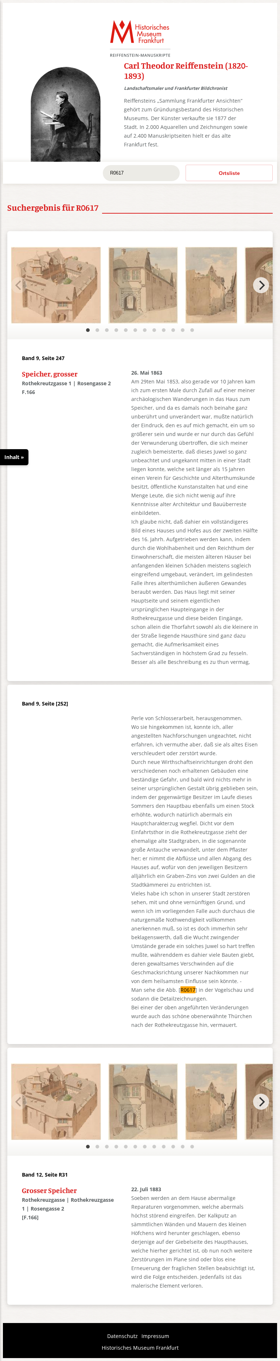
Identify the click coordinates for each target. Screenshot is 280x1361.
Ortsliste (229, 173)
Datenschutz (122, 1336)
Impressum (155, 1336)
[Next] (261, 285)
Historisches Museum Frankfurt (140, 1347)
